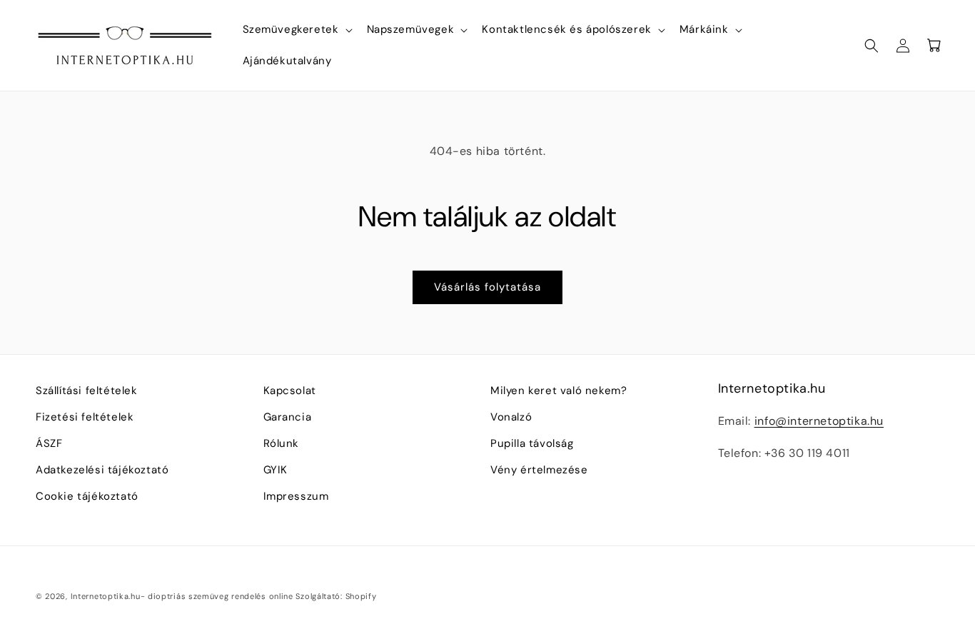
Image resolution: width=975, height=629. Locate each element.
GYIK (275, 470)
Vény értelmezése (539, 470)
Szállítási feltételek (87, 390)
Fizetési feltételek (84, 417)
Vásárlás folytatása (487, 287)
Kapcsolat (289, 390)
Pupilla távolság (532, 443)
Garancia (287, 417)
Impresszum (296, 496)
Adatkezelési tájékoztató (102, 470)
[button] (296, 30)
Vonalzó (511, 417)
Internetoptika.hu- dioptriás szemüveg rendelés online (182, 596)
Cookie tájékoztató (87, 496)
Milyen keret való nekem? (558, 390)
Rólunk (281, 443)
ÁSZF (49, 443)
